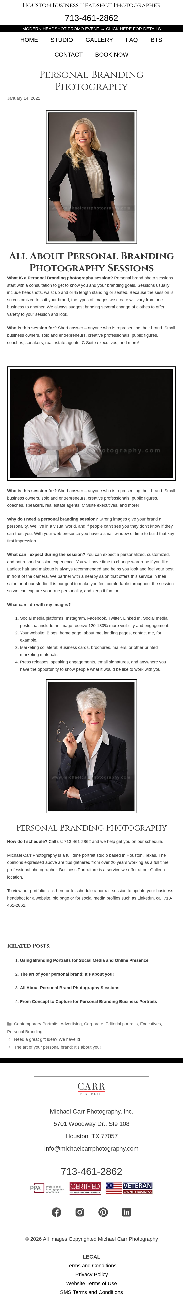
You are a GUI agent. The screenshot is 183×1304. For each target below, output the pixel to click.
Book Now (111, 54)
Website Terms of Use (91, 1283)
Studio (62, 39)
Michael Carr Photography (32, 855)
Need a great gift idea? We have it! (47, 1039)
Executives (150, 1024)
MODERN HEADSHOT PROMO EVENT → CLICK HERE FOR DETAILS (91, 28)
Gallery (99, 39)
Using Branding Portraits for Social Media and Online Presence (84, 960)
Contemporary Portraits (36, 1024)
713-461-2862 (91, 18)
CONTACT (69, 54)
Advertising (71, 1024)
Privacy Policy (91, 1274)
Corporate (93, 1024)
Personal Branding (24, 1031)
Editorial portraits (122, 1024)
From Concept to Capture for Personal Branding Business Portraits (88, 1001)
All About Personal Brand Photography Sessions (69, 987)
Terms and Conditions (91, 1266)
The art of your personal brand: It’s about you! (67, 974)
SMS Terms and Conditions (91, 1292)
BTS (156, 39)
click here (55, 890)
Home (29, 39)
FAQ (132, 39)
